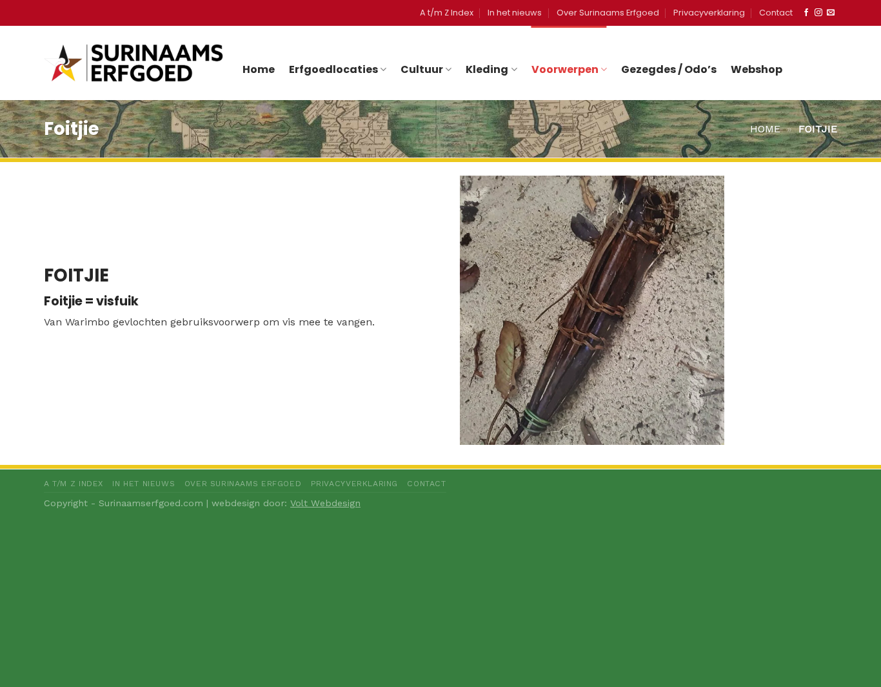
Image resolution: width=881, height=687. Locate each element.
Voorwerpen (565, 69)
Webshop (756, 69)
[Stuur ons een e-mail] (831, 12)
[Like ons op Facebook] (806, 12)
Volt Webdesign (325, 503)
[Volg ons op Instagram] (818, 12)
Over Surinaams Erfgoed (608, 12)
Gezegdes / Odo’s (669, 69)
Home (259, 69)
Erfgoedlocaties (333, 69)
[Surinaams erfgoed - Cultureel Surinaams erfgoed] (133, 62)
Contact (776, 12)
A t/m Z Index (446, 12)
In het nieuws (515, 12)
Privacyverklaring (709, 12)
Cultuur (422, 69)
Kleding (487, 69)
